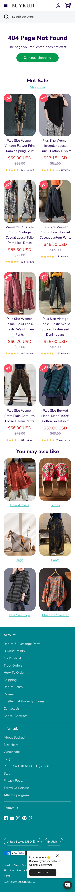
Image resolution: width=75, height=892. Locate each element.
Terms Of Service (16, 788)
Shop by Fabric (24, 870)
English (52, 842)
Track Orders (13, 665)
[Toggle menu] (5, 5)
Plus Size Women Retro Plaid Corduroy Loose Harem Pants (19, 415)
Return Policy (13, 687)
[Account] (58, 4)
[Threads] (30, 818)
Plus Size (9, 870)
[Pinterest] (24, 818)
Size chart (11, 745)
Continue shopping (37, 57)
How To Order (14, 672)
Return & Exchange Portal (23, 644)
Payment (10, 694)
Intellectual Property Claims (24, 701)
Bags (19, 560)
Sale (16, 865)
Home (7, 875)
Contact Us (12, 708)
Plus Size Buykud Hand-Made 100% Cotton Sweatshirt (55, 415)
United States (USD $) (21, 842)
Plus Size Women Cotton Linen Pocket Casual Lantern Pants (55, 232)
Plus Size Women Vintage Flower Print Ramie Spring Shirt (20, 145)
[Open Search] (6, 17)
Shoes (55, 505)
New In (7, 865)
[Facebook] (6, 818)
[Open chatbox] (67, 885)
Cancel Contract (15, 716)
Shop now (37, 87)
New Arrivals (19, 505)
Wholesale (12, 752)
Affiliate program (16, 795)
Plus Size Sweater (55, 615)
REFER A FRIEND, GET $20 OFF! (28, 766)
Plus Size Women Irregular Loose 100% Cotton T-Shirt (55, 145)
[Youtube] (12, 818)
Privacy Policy (13, 780)
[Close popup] (57, 854)
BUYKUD (29, 882)
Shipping (10, 680)
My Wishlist (12, 658)
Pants (55, 560)
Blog (7, 773)
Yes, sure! (43, 872)
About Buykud (14, 737)
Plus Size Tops (19, 615)
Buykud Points (14, 651)
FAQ (7, 759)
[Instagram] (18, 818)
